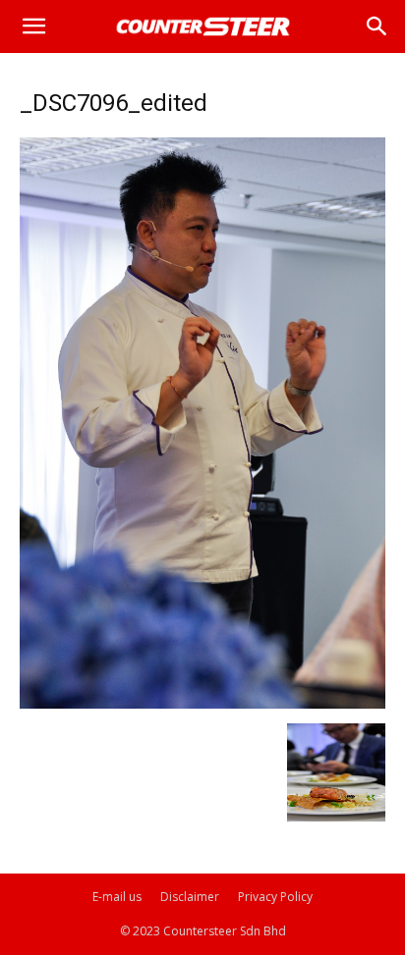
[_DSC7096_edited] (202, 703)
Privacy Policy (275, 896)
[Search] (377, 26)
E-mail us (117, 896)
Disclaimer (189, 896)
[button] (33, 26)
